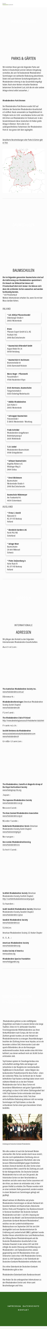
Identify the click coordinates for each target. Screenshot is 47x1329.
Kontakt (23, 1310)
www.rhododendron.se (11, 922)
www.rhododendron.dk (11, 707)
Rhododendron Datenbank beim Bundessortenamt (22, 1274)
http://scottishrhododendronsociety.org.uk (18, 899)
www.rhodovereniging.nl (12, 832)
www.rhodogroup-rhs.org (12, 790)
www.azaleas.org (9, 953)
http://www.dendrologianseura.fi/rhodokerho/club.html (23, 720)
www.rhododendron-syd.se (13, 915)
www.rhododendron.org (11, 945)
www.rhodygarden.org (11, 961)
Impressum (14, 1306)
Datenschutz (31, 1306)
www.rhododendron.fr (11, 736)
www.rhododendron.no (11, 844)
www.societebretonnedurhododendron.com (19, 733)
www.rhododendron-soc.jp (12, 803)
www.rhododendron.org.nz (12, 816)
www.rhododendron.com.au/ (13, 691)
